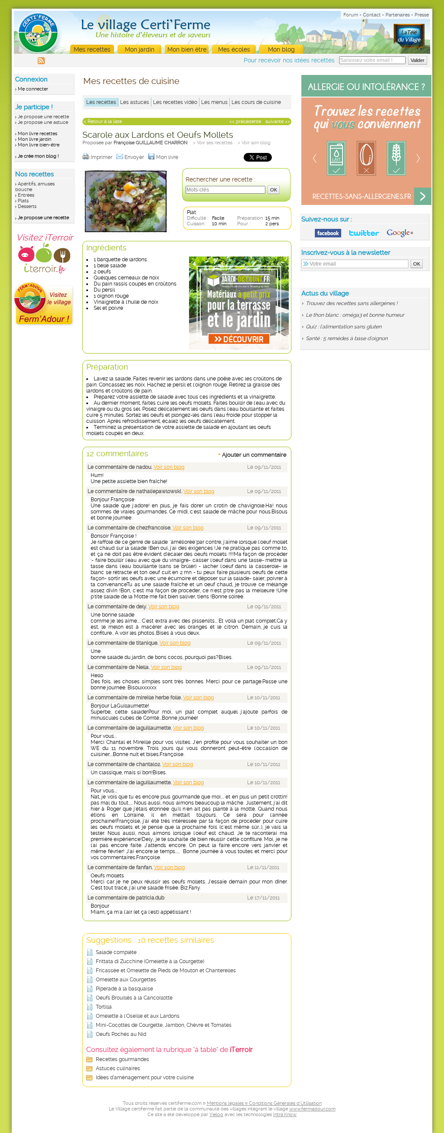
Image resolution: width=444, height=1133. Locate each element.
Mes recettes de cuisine (131, 81)
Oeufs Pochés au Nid (121, 1034)
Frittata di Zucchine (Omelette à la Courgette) (150, 961)
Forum (350, 15)
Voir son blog (168, 467)
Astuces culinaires (118, 1068)
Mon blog (281, 49)
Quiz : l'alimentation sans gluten (344, 327)
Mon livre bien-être (38, 145)
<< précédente (245, 121)
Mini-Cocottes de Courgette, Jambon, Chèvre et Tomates (164, 1025)
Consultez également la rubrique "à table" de (169, 1049)
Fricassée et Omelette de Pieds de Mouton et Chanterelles (166, 970)
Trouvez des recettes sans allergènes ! (352, 303)
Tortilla (104, 1007)
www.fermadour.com (312, 1109)
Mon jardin (139, 49)
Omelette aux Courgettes (126, 980)
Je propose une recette (43, 117)
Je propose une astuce (43, 122)
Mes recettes (92, 49)
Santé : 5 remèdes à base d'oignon (347, 338)
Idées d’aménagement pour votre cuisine (145, 1078)
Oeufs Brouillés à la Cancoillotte (134, 998)
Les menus (214, 102)
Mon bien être (186, 49)
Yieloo (216, 1114)
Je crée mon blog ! (38, 156)
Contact (372, 15)
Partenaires (397, 15)
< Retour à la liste (103, 121)
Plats (23, 201)
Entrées (26, 195)
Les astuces (134, 102)
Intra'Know (285, 1114)
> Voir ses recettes (212, 143)
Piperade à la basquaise (124, 989)
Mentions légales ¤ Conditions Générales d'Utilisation (264, 1103)
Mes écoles (234, 49)
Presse (422, 15)
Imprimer (102, 157)
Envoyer (134, 157)
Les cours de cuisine (256, 102)
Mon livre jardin (34, 139)
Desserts (27, 206)
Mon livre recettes (37, 133)
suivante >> (277, 121)
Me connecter (33, 89)
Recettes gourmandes (122, 1059)
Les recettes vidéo (175, 102)
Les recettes (101, 102)
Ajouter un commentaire (252, 454)
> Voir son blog (254, 143)
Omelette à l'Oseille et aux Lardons (138, 1016)
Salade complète (116, 952)
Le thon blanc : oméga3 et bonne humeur (355, 315)
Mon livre (168, 157)
